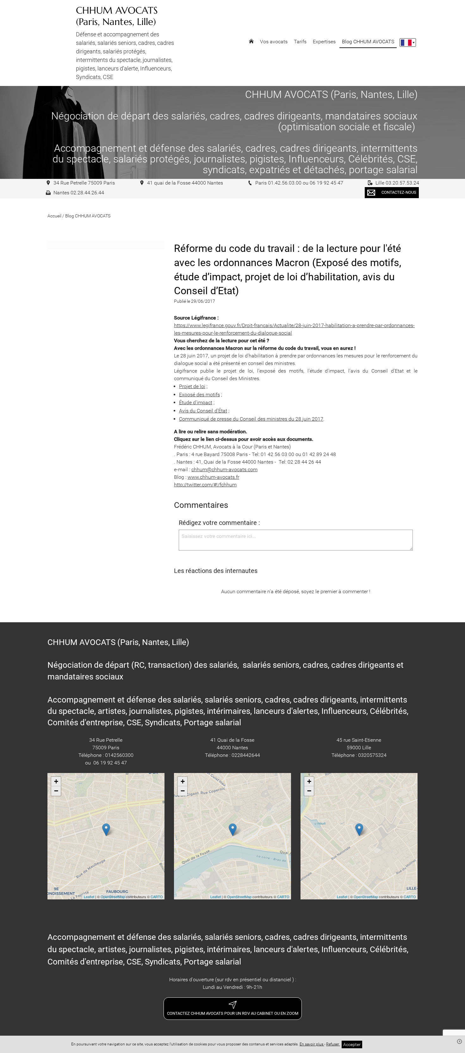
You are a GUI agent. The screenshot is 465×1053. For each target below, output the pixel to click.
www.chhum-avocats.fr (213, 477)
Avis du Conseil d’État (203, 411)
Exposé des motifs (199, 395)
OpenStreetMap (113, 896)
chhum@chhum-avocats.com (224, 469)
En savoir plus (312, 1044)
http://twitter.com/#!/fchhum (205, 485)
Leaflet (89, 896)
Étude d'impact (195, 402)
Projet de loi (192, 386)
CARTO (157, 896)
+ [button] (56, 781)
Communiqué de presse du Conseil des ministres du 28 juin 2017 (251, 419)
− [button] (56, 791)
